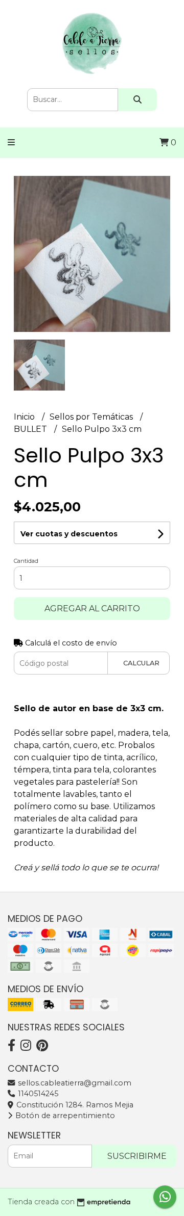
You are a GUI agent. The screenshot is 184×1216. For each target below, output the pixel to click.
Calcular (141, 663)
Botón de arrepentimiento (64, 1115)
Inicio (25, 417)
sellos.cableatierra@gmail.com (73, 1083)
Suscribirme (137, 1156)
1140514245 (37, 1093)
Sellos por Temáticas (92, 417)
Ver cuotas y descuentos (69, 533)
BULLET (31, 429)
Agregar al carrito (92, 608)
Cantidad (26, 560)
